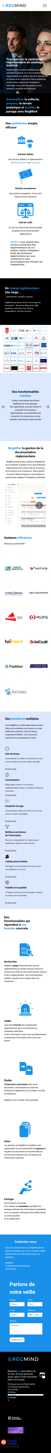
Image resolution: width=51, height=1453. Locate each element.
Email (12, 1310)
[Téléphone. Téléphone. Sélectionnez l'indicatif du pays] (31, 1314)
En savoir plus (10, 769)
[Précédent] (3, 407)
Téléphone (31, 1310)
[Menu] (45, 5)
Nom (29, 1300)
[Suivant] (48, 407)
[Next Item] (39, 505)
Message (13, 1321)
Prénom (13, 1300)
